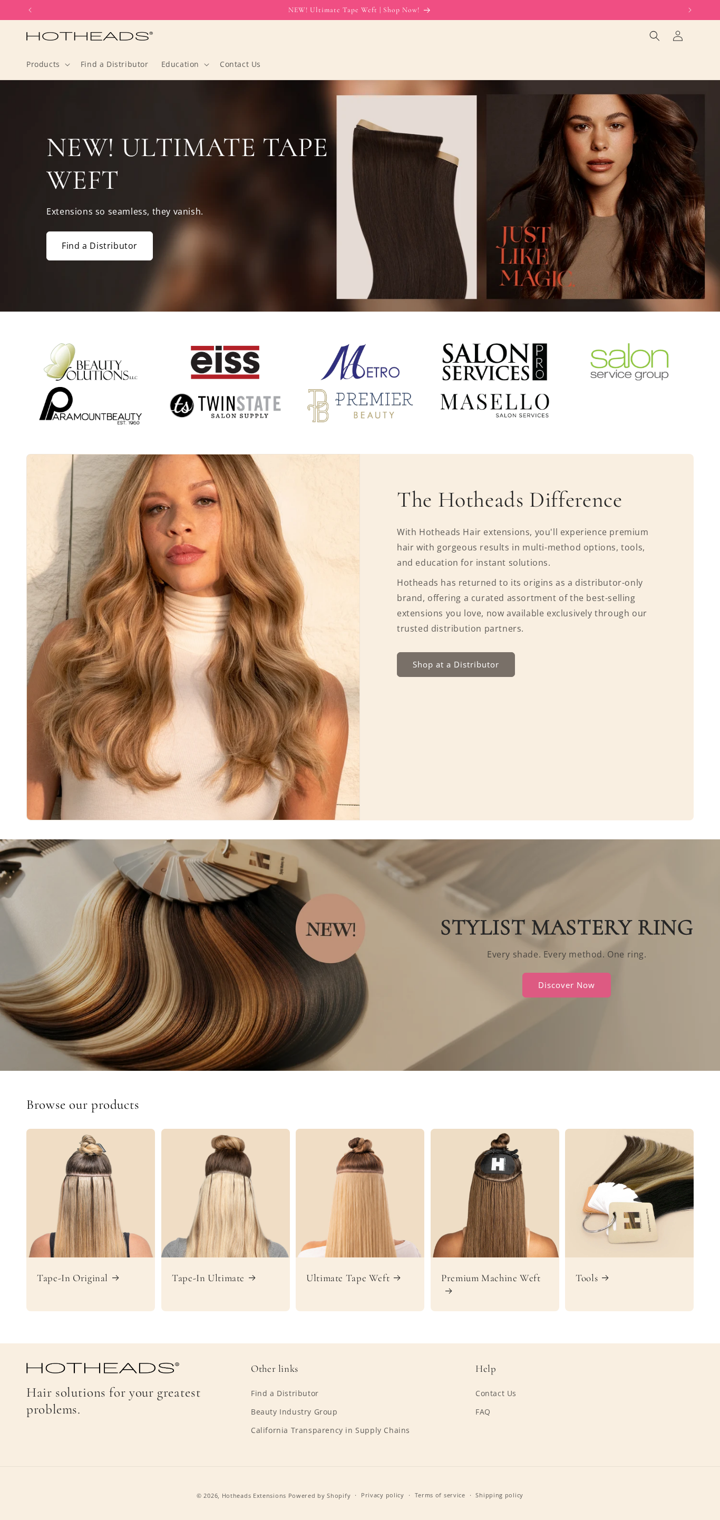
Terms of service (440, 1495)
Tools (587, 1278)
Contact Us (496, 1393)
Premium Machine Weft (491, 1278)
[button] (47, 64)
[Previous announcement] (30, 10)
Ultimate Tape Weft (348, 1278)
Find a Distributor (100, 245)
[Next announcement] (690, 10)
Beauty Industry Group (294, 1412)
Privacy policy (382, 1495)
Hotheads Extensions (254, 1495)
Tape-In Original (72, 1278)
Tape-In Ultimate (208, 1278)
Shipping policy (499, 1495)
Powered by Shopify (319, 1495)
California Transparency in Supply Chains (330, 1430)
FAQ (483, 1412)
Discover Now (567, 985)
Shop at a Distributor (456, 664)
